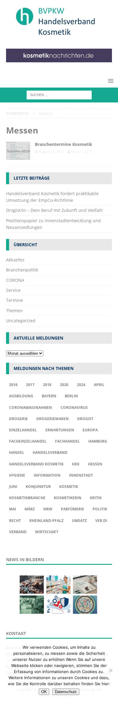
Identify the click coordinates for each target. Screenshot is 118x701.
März (30, 509)
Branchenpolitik (22, 270)
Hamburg (97, 441)
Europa (90, 430)
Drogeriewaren (52, 418)
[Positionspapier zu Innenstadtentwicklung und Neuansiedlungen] (85, 584)
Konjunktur (38, 486)
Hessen (95, 464)
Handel (16, 452)
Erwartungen (59, 430)
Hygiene (17, 475)
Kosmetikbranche (27, 497)
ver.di (101, 520)
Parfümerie (72, 509)
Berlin (71, 396)
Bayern (49, 396)
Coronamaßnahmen (30, 407)
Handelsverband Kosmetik (36, 464)
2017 (30, 384)
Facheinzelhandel (28, 441)
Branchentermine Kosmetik (63, 144)
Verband (18, 531)
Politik (100, 509)
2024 (81, 384)
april (99, 384)
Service (13, 290)
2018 (47, 384)
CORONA (15, 280)
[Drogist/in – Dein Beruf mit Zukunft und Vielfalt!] (58, 584)
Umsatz (79, 520)
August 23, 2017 (51, 151)
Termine (14, 300)
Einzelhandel (23, 430)
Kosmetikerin (67, 497)
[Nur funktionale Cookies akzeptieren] (110, 670)
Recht (15, 520)
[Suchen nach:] (59, 94)
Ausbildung (21, 396)
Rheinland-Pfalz (46, 520)
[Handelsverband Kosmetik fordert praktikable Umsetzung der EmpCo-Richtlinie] (32, 584)
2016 (13, 384)
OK (44, 691)
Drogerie (18, 418)
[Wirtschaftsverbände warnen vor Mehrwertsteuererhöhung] (58, 605)
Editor (76, 151)
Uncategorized (20, 320)
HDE (76, 464)
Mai (12, 509)
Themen (14, 310)
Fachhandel (67, 441)
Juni (13, 486)
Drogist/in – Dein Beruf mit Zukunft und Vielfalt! (54, 210)
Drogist (85, 418)
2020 (64, 384)
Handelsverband (50, 452)
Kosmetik (68, 486)
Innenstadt (81, 475)
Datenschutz (66, 691)
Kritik (96, 497)
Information (47, 475)
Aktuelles (15, 260)
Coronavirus (74, 407)
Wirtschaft (46, 531)
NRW (47, 509)
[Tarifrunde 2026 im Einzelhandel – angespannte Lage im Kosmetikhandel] (32, 605)
